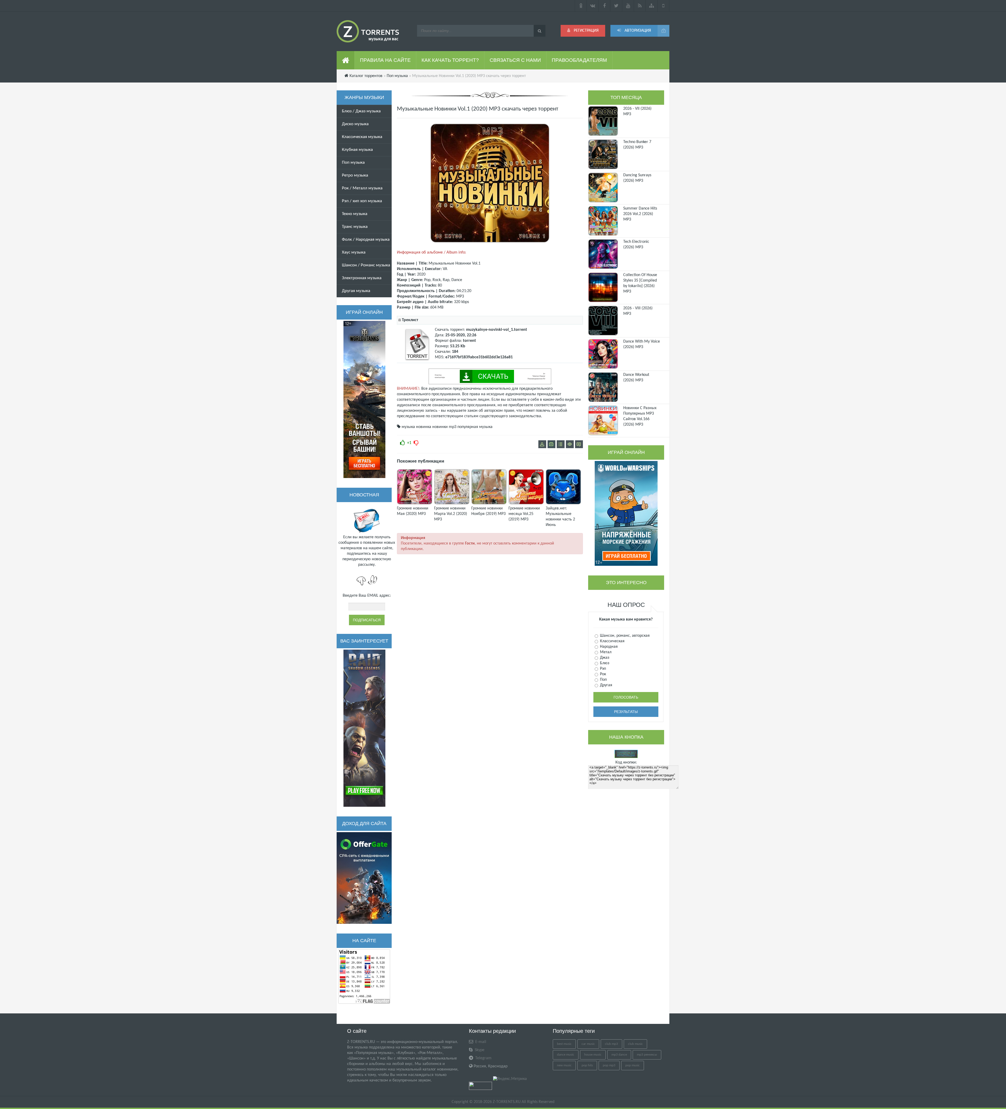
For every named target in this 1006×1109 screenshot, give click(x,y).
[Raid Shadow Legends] (364, 728)
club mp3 (611, 1044)
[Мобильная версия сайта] (663, 6)
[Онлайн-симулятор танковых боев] (364, 399)
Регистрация (586, 31)
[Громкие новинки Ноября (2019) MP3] (489, 503)
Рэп (602, 669)
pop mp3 (609, 1065)
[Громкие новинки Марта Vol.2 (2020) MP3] (451, 503)
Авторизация (637, 31)
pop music (632, 1065)
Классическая (612, 641)
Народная (608, 647)
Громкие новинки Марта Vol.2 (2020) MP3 (450, 513)
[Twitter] (616, 6)
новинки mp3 (444, 427)
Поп (603, 680)
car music (588, 1044)
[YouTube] (628, 6)
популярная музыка (475, 427)
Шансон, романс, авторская (624, 636)
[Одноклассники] (581, 6)
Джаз (604, 658)
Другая (605, 685)
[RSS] (640, 6)
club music (635, 1044)
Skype (479, 1050)
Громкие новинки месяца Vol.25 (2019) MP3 (524, 513)
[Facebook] (604, 6)
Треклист (410, 320)
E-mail (480, 1042)
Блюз (604, 663)
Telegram (482, 1058)
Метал (605, 652)
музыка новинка (416, 427)
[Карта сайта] (652, 6)
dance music (565, 1054)
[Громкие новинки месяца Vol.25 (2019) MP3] (526, 503)
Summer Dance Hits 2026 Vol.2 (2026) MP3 (640, 214)
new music (564, 1065)
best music (564, 1044)
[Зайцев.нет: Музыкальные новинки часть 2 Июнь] (563, 503)
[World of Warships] (626, 513)
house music (593, 1054)
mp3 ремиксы (647, 1054)
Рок (602, 674)
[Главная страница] (346, 60)
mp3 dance (619, 1054)
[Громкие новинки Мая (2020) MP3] (414, 503)
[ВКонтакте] (593, 6)
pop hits (587, 1065)
